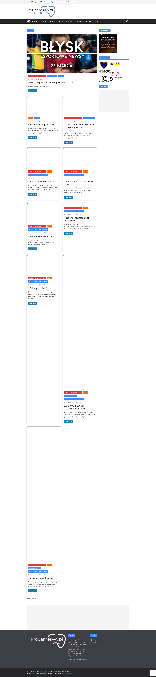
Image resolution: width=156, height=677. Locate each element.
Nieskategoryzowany (88, 117)
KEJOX (41, 121)
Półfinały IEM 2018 (37, 288)
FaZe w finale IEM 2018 (40, 236)
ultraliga (61, 76)
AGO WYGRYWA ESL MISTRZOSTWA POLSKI (75, 407)
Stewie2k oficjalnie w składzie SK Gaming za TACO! (79, 126)
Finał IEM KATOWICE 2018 (41, 181)
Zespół (97, 21)
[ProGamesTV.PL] (29, 21)
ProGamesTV (79, 121)
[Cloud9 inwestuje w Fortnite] (44, 105)
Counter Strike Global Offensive (37, 76)
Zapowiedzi (79, 21)
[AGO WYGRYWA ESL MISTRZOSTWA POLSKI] (80, 322)
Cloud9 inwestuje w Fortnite (42, 124)
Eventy (44, 21)
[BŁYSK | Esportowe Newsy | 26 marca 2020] (62, 53)
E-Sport (35, 21)
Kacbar (41, 79)
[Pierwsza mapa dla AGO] (44, 494)
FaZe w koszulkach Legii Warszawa (76, 219)
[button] (39, 21)
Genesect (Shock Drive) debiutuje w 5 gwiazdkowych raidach (64, 2)
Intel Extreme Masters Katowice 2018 (38, 174)
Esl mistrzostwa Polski (70, 395)
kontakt (92, 642)
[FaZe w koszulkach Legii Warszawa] (80, 203)
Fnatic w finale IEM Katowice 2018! (78, 183)
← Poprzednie (31, 598)
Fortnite (37, 117)
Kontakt (89, 21)
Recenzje (53, 21)
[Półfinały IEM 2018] (44, 264)
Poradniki (69, 21)
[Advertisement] (114, 101)
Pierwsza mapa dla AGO (40, 578)
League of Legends (51, 76)
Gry (60, 21)
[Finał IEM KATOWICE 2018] (44, 158)
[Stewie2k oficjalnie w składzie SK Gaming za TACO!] (80, 105)
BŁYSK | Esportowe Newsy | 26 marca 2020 (50, 82)
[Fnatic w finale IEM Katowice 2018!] (80, 158)
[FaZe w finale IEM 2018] (44, 212)
